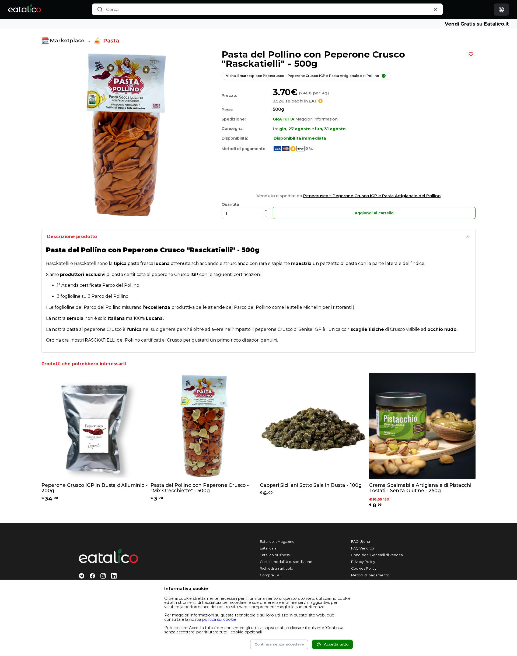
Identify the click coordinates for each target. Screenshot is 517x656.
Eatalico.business (274, 555)
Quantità (230, 204)
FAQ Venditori (363, 548)
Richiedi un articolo (276, 568)
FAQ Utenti (360, 542)
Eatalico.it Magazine (277, 542)
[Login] (501, 9)
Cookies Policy (363, 568)
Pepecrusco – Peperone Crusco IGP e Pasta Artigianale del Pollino (372, 195)
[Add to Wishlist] (471, 54)
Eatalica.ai (268, 548)
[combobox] (267, 9)
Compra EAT (270, 575)
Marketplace (67, 40)
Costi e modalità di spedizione (286, 562)
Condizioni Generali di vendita (377, 555)
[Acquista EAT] (292, 148)
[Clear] (436, 9)
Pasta (111, 40)
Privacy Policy (363, 562)
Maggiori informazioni (316, 119)
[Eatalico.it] (24, 9)
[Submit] (100, 9)
